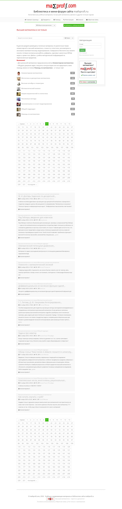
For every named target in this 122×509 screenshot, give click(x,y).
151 (58, 161)
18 (35, 127)
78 (51, 141)
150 (54, 161)
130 (63, 154)
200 (29, 178)
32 (35, 130)
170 (44, 168)
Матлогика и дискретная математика (35, 78)
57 (23, 137)
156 (29, 164)
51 (55, 134)
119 (63, 151)
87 (31, 144)
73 (31, 141)
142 (68, 157)
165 (19, 168)
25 (64, 127)
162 (58, 164)
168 (34, 168)
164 (68, 164)
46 (35, 134)
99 (23, 147)
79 (55, 141)
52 (60, 134)
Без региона (43, 220)
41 (72, 130)
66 (60, 137)
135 (34, 157)
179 (34, 171)
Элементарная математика (31, 73)
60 (35, 137)
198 (19, 178)
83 (72, 141)
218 (63, 181)
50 (51, 134)
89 (39, 144)
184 (58, 171)
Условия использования (45, 502)
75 (39, 141)
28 (19, 130)
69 (72, 137)
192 (44, 174)
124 (34, 154)
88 (35, 144)
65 (55, 137)
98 (19, 147)
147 (39, 161)
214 (44, 181)
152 (63, 161)
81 (64, 141)
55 (72, 134)
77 (47, 141)
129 (58, 154)
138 (49, 157)
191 (39, 174)
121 (19, 154)
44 (27, 134)
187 (19, 174)
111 (24, 151)
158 (39, 164)
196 (63, 174)
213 (39, 181)
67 (64, 137)
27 (72, 127)
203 (44, 178)
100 (27, 147)
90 (43, 144)
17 (31, 127)
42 (19, 134)
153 (68, 161)
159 (44, 164)
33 (39, 130)
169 (39, 168)
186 (68, 171)
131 (68, 154)
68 (68, 137)
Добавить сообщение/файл (74, 25)
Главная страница (32, 20)
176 (19, 171)
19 (39, 127)
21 (47, 127)
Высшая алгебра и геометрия (32, 83)
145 (29, 161)
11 (61, 124)
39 (64, 130)
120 (68, 151)
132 (19, 157)
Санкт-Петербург (49, 336)
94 (60, 144)
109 (72, 147)
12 (65, 124)
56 (19, 137)
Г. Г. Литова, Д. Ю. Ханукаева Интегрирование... (40, 302)
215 (49, 181)
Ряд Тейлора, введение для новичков (35, 217)
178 (29, 171)
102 (37, 147)
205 (54, 178)
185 (63, 171)
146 (34, 161)
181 (44, 171)
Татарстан (47, 267)
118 (58, 151)
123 (29, 154)
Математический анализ (30, 88)
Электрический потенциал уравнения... (36, 245)
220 (19, 184)
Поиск (68, 38)
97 (72, 144)
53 (64, 134)
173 (58, 168)
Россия (41, 199)
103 (42, 147)
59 (31, 137)
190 (34, 174)
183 (54, 171)
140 (58, 157)
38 (60, 130)
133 (24, 157)
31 (31, 130)
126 (44, 154)
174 (63, 168)
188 (24, 174)
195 (58, 174)
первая (21, 124)
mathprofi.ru (81, 11)
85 (23, 144)
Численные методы (28, 99)
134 (29, 157)
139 (54, 157)
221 (24, 184)
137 (44, 157)
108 (67, 147)
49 (47, 134)
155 (24, 164)
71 (23, 141)
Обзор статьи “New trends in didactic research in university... (45, 352)
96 (68, 144)
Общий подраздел (28, 109)
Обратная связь (92, 20)
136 (39, 157)
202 (39, 178)
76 (43, 141)
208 (68, 178)
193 (49, 174)
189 (29, 174)
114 (39, 151)
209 (19, 181)
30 (27, 130)
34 (43, 130)
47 (39, 134)
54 (68, 134)
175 (68, 168)
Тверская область (49, 199)
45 (31, 134)
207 (63, 178)
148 (44, 161)
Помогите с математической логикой (35, 264)
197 (68, 174)
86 (27, 144)
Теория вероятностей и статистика (34, 93)
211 (29, 181)
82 (68, 141)
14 (19, 127)
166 (24, 168)
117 (54, 151)
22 (51, 127)
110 (19, 151)
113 (34, 151)
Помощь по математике (30, 114)
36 (51, 130)
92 (51, 144)
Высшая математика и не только (27, 194)
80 (60, 141)
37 (55, 130)
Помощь (58, 20)
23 (55, 127)
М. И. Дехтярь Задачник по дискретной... (37, 196)
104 (47, 147)
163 (63, 164)
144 (24, 161)
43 (23, 134)
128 (54, 154)
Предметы (46, 20)
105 (52, 147)
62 (43, 137)
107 (62, 147)
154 (19, 164)
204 (49, 178)
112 (29, 151)
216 (54, 181)
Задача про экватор (27, 333)
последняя (32, 184)
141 (63, 157)
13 (69, 124)
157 (34, 164)
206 (58, 178)
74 (35, 141)
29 (23, 130)
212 (34, 181)
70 (19, 141)
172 (54, 168)
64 (51, 137)
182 (49, 171)
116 (49, 151)
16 (27, 127)
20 (43, 127)
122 (24, 154)
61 (39, 137)
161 (54, 164)
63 (47, 137)
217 (58, 181)
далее (56, 235)
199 (24, 178)
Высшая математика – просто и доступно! (69, 499)
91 (47, 144)
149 (49, 161)
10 (57, 124)
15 (23, 127)
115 (44, 151)
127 (49, 154)
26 (68, 127)
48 (43, 134)
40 (68, 130)
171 (49, 168)
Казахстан (42, 288)
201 (34, 178)
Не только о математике (76, 502)
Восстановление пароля (86, 55)
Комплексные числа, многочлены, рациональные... (42, 380)
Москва (47, 305)
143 (19, 161)
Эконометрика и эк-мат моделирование (36, 104)
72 (27, 141)
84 (19, 144)
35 (47, 130)
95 (64, 144)
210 (24, 181)
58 (27, 137)
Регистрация (69, 20)
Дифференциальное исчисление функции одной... (41, 286)
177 (24, 171)
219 (68, 181)
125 (39, 154)
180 (39, 171)
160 (49, 164)
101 (32, 147)
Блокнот (80, 20)
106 (57, 147)
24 (60, 127)
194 (54, 174)
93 (55, 144)
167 (29, 168)
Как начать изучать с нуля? (30, 396)
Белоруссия (42, 248)
